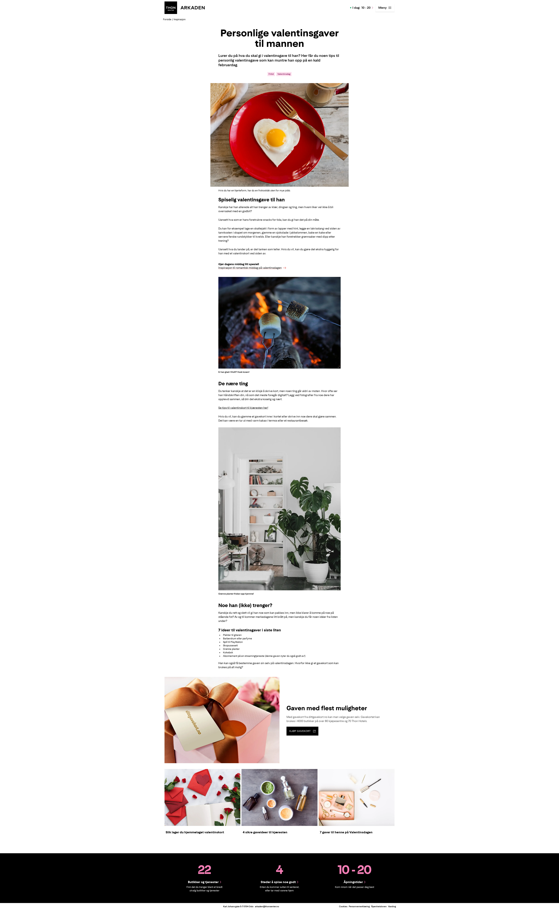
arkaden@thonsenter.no (267, 906)
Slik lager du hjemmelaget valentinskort (195, 832)
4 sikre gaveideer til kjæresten (265, 832)
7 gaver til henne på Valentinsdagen (346, 832)
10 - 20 (361, 7)
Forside (167, 19)
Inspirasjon (179, 19)
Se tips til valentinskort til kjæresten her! (243, 407)
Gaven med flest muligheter (326, 708)
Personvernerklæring (359, 906)
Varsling (392, 906)
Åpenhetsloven (379, 906)
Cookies (343, 906)
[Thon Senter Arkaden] (184, 7)
